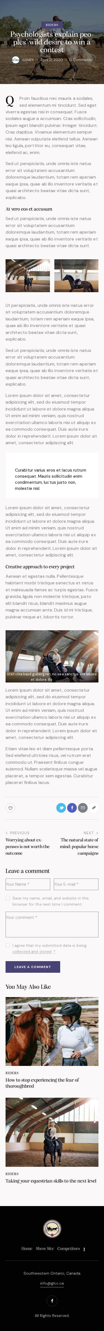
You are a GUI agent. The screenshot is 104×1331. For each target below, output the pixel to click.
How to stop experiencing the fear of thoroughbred (42, 1083)
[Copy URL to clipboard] (93, 808)
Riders (52, 25)
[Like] (11, 808)
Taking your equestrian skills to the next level (51, 1181)
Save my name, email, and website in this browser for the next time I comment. (50, 901)
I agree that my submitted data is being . (49, 948)
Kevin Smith (63, 679)
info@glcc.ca (52, 1283)
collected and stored (32, 952)
